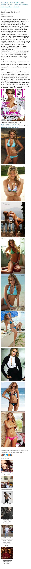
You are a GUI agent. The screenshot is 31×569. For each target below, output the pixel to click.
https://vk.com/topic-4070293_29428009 (10, 127)
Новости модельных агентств (11, 9)
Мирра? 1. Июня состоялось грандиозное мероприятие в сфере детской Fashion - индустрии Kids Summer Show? (7, 541)
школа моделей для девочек (18, 450)
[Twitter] (7, 455)
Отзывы (16, 7)
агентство (26, 450)
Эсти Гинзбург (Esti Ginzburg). (10, 12)
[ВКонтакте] (4, 455)
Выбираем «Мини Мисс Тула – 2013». (6, 473)
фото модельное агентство (6, 452)
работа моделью (8, 450)
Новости (9, 4)
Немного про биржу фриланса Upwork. (6, 504)
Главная (3, 4)
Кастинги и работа (6, 7)
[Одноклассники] (9, 455)
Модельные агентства (12, 2)
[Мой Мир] (11, 455)
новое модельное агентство (18, 452)
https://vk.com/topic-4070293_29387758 (10, 124)
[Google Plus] (2, 455)
